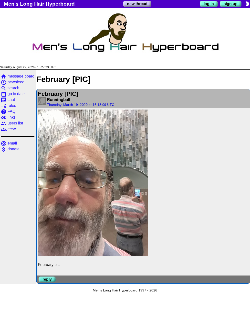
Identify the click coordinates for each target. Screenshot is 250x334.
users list (12, 123)
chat (8, 100)
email (9, 143)
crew (8, 129)
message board (17, 76)
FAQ (8, 111)
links (8, 117)
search (10, 88)
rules (8, 105)
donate (10, 149)
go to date (13, 94)
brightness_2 (247, 4)
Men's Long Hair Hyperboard (39, 4)
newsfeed (12, 82)
